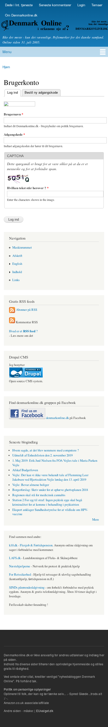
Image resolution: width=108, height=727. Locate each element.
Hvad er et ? (23, 331)
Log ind (11, 92)
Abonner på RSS (26, 309)
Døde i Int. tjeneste (19, 4)
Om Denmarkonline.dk (21, 15)
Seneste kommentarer (55, 4)
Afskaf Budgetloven (25, 470)
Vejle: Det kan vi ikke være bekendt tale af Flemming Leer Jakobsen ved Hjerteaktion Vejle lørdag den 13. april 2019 (50, 477)
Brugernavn (13, 114)
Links (16, 280)
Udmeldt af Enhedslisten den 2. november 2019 (42, 455)
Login (81, 4)
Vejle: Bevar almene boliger (30, 485)
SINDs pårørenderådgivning (26, 587)
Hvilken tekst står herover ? (28, 187)
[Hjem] (54, 26)
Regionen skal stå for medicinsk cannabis (38, 495)
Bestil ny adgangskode (41, 92)
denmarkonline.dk (57, 418)
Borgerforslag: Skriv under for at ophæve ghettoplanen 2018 (50, 490)
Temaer (96, 4)
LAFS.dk (15, 558)
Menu (7, 51)
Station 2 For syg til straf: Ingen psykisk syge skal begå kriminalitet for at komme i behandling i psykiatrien (47, 502)
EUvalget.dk (44, 711)
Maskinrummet (22, 247)
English (17, 264)
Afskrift (17, 256)
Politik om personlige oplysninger (27, 689)
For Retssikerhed (20, 574)
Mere (95, 519)
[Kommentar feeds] (12, 322)
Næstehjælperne (19, 566)
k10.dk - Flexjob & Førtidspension (30, 545)
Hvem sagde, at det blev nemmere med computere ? (45, 450)
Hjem (6, 66)
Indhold (17, 272)
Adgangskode (14, 134)
